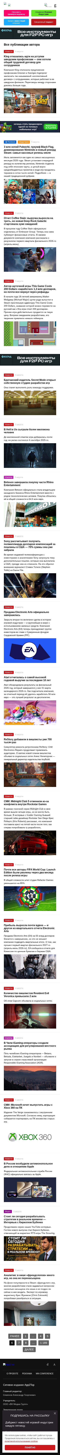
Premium (11, 142)
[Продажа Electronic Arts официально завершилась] (30, 650)
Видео (8, 1211)
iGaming (8, 477)
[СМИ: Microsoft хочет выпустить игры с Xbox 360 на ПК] (30, 1137)
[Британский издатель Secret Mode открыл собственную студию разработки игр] (30, 403)
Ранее (14, 1336)
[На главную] (5, 5)
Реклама (27, 1373)
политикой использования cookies (21, 1441)
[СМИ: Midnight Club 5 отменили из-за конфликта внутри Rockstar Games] (30, 843)
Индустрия (24, 142)
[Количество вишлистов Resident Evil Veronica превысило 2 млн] (30, 1016)
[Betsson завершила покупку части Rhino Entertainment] (30, 514)
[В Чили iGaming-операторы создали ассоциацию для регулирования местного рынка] (30, 1078)
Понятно (30, 1447)
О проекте (12, 1373)
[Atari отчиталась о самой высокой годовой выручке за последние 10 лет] (30, 712)
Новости (8, 51)
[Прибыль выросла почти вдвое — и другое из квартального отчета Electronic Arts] (30, 966)
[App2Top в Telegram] (54, 1364)
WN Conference (45, 1373)
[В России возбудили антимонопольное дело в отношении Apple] (30, 1189)
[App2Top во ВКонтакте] (47, 1364)
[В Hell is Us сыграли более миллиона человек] (30, 455)
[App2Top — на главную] (11, 1364)
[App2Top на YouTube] (40, 1364)
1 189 (43, 1342)
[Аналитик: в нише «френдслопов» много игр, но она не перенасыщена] (30, 1313)
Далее (29, 1349)
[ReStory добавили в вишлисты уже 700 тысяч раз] (30, 774)
